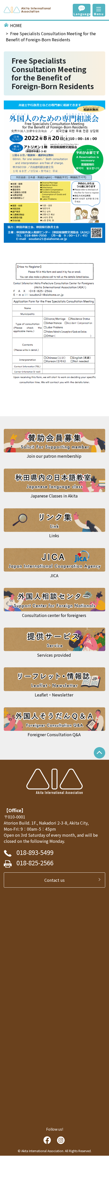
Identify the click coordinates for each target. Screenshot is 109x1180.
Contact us (56, 880)
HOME (16, 25)
